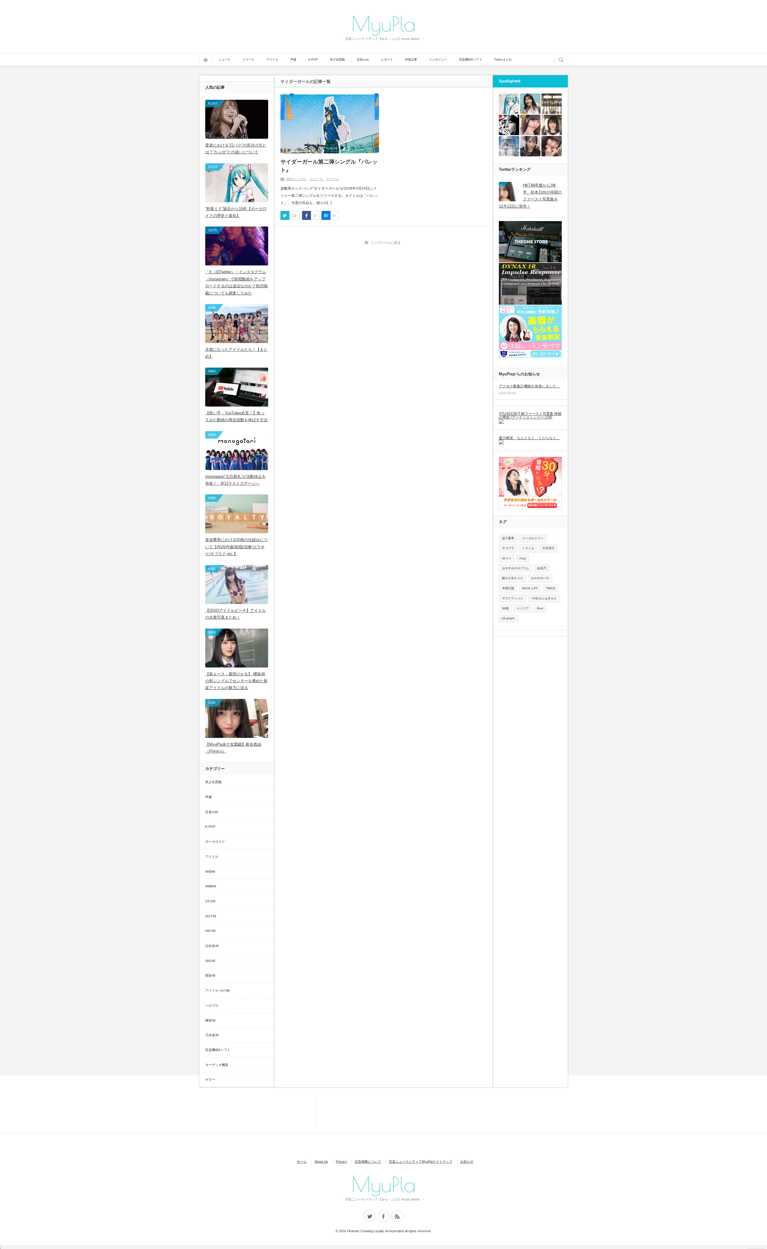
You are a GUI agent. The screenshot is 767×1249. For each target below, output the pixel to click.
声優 (293, 59)
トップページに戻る (386, 242)
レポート (387, 59)
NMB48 (210, 886)
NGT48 (210, 916)
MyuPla (383, 23)
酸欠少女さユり (512, 578)
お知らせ (466, 1161)
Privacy (341, 1161)
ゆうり (506, 558)
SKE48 (210, 961)
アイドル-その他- (218, 990)
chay (522, 558)
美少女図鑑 (337, 59)
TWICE (550, 588)
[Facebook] (383, 1216)
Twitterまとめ (503, 59)
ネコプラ (508, 548)
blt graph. (508, 618)
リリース (248, 59)
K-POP (313, 59)
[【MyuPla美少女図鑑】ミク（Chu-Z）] (530, 146)
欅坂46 (210, 1020)
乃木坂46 (212, 1035)
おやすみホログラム (515, 568)
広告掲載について (368, 1161)
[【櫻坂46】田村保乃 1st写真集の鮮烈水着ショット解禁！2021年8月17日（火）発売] (530, 103)
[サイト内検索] (561, 59)
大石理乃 (548, 548)
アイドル (272, 59)
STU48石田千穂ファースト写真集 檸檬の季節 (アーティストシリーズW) (530, 415)
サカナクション (512, 598)
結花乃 (541, 568)
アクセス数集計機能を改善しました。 (529, 386)
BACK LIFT (530, 588)
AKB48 (210, 871)
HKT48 (210, 931)
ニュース (224, 59)
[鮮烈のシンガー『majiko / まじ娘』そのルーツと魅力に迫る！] (509, 125)
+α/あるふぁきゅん (544, 598)
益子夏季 (508, 538)
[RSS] (397, 1216)
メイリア (523, 608)
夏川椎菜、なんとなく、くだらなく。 (529, 438)
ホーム (302, 1161)
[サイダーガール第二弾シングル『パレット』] (329, 123)
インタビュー (438, 59)
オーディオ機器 (216, 1065)
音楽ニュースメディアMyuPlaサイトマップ (420, 1161)
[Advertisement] (289, 1109)
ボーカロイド (215, 841)
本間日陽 (508, 588)
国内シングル (296, 179)
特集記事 (411, 59)
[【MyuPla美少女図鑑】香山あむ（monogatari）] (551, 146)
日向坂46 (212, 946)
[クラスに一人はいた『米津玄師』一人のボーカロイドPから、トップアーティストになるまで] (509, 146)
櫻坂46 (210, 975)
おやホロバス (540, 578)
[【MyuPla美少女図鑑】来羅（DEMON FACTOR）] (530, 125)
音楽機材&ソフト (470, 59)
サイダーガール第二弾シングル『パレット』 (329, 166)
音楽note (363, 59)
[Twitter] (370, 1216)
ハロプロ (211, 1005)
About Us (321, 1161)
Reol (540, 608)
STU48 (210, 901)
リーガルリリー (532, 538)
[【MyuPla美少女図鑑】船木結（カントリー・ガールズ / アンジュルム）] (551, 125)
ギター (210, 1079)
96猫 (505, 608)
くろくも (528, 548)
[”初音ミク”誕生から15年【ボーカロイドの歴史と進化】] (509, 103)
